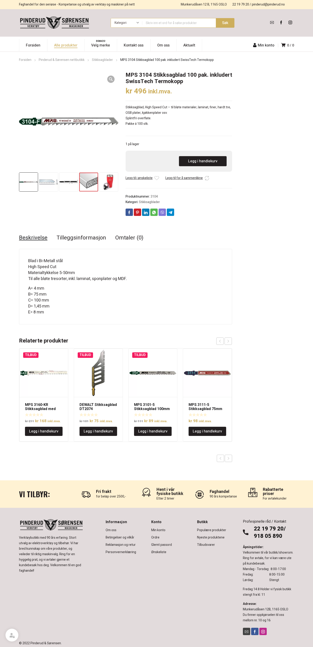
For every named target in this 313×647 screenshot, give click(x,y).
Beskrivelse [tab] (33, 238)
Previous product (220, 458)
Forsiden (25, 59)
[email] (272, 22)
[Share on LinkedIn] (145, 212)
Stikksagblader (102, 59)
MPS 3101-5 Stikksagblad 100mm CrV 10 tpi (152, 409)
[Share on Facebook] (129, 212)
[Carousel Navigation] (224, 341)
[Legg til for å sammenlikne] (207, 178)
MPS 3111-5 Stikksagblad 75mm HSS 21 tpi (205, 409)
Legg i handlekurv (202, 161)
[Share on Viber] (162, 212)
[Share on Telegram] (170, 212)
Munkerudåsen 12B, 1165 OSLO (265, 609)
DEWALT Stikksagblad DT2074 (98, 407)
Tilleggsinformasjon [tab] (81, 238)
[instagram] (290, 22)
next (228, 341)
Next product (228, 458)
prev (220, 341)
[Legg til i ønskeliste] (156, 178)
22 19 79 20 (240, 4)
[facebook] (281, 22)
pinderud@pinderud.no (268, 4)
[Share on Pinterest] (137, 212)
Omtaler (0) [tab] (129, 238)
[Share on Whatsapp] (154, 212)
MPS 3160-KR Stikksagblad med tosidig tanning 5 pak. (43, 409)
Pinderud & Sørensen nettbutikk (62, 59)
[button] (111, 79)
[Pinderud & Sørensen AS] (54, 23)
